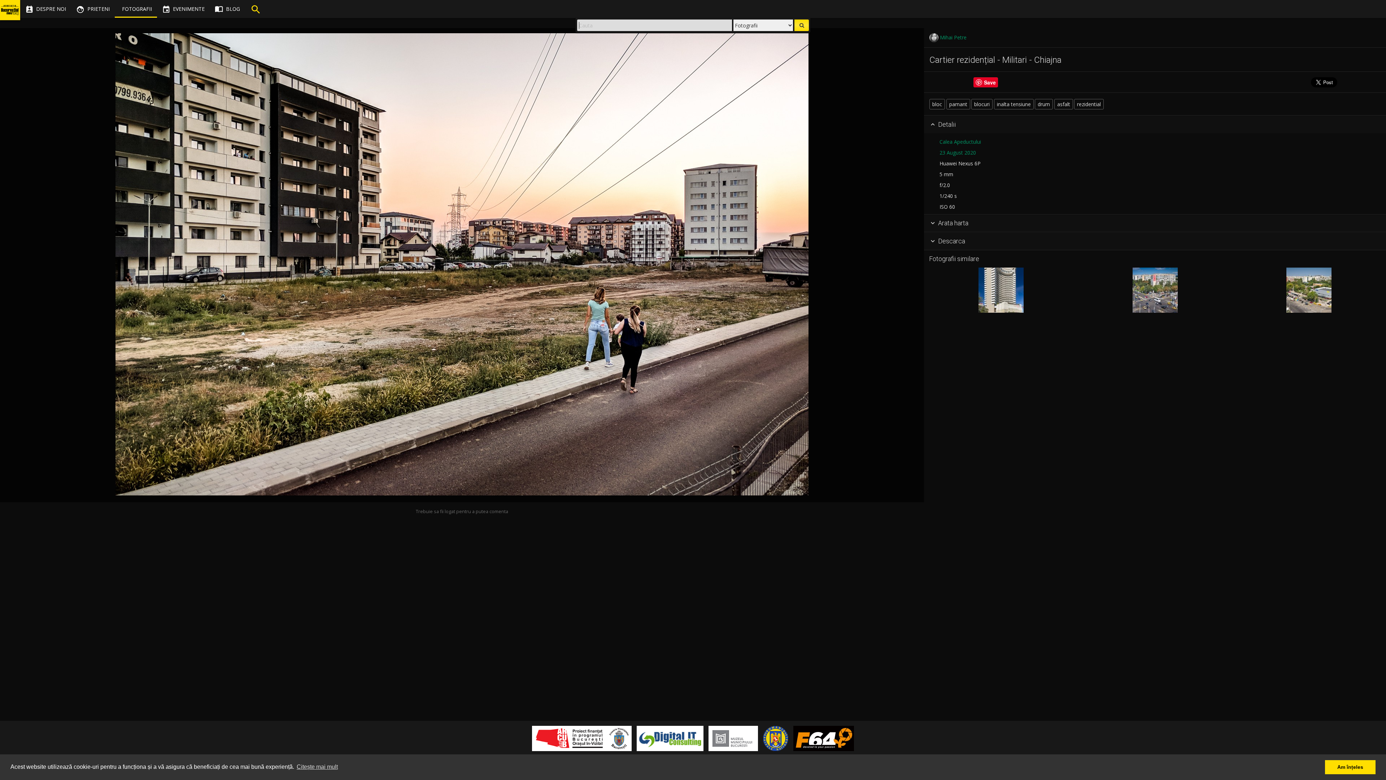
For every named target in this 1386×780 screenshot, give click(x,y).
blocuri (982, 104)
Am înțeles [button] (1350, 767)
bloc (937, 104)
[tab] (1155, 124)
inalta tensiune (1014, 104)
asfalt (1063, 104)
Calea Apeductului (960, 141)
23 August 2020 (958, 152)
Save (990, 82)
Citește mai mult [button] (317, 767)
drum (1044, 104)
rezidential (1089, 104)
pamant (958, 104)
